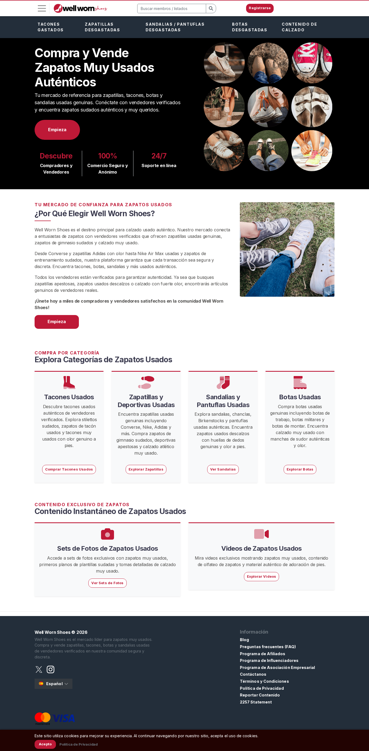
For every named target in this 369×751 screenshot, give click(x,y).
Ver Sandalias (223, 469)
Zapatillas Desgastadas (102, 27)
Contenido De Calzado (299, 27)
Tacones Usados (69, 397)
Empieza (57, 129)
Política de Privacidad (262, 688)
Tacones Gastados (51, 27)
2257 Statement (256, 702)
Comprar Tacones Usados (69, 469)
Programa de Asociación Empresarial (277, 667)
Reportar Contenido (260, 695)
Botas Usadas (300, 397)
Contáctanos (253, 674)
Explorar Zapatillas (146, 469)
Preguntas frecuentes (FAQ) (268, 646)
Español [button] (54, 683)
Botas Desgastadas (249, 27)
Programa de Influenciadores (269, 660)
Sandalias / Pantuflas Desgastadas (175, 27)
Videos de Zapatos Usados (261, 548)
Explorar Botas (300, 469)
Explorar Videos (261, 576)
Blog (244, 639)
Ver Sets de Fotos (107, 583)
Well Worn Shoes (52, 632)
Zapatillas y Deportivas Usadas (146, 401)
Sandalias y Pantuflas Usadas (223, 401)
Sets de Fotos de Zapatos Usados (107, 548)
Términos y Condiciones (264, 681)
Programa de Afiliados (263, 653)
